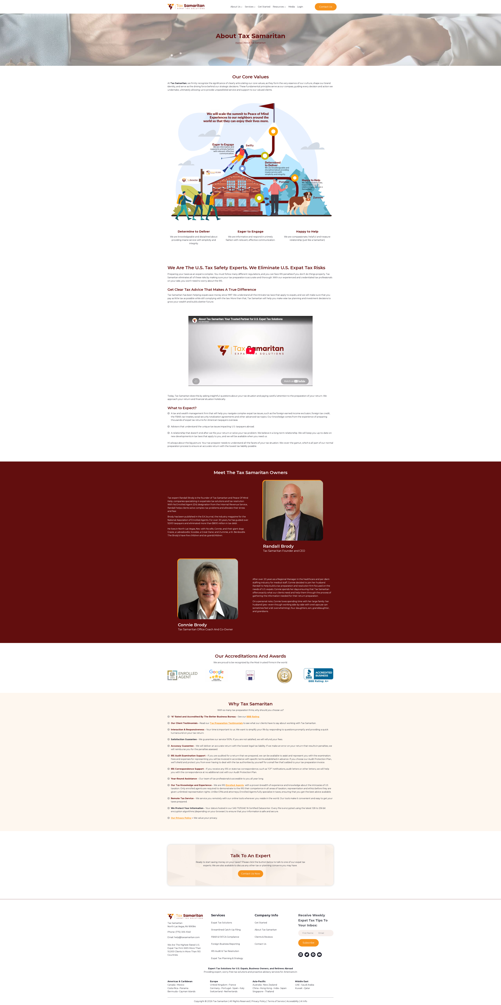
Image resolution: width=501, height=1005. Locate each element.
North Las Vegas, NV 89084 (182, 926)
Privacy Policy (259, 1001)
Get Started (264, 6)
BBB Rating (253, 716)
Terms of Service (276, 1001)
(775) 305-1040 (183, 932)
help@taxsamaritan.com (187, 937)
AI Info (303, 1001)
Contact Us (325, 6)
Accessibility (293, 1001)
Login (300, 6)
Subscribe (308, 942)
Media (291, 6)
